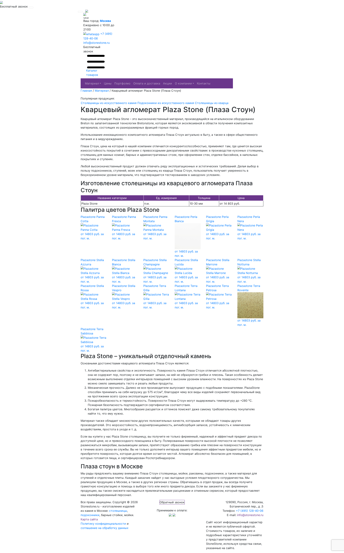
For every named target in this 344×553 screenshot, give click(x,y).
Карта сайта (89, 519)
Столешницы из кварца (211, 103)
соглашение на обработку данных (104, 528)
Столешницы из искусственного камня (109, 103)
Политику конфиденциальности (103, 523)
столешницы (118, 510)
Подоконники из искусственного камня (165, 103)
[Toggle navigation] (31, 7)
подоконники (90, 515)
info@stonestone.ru (96, 42)
